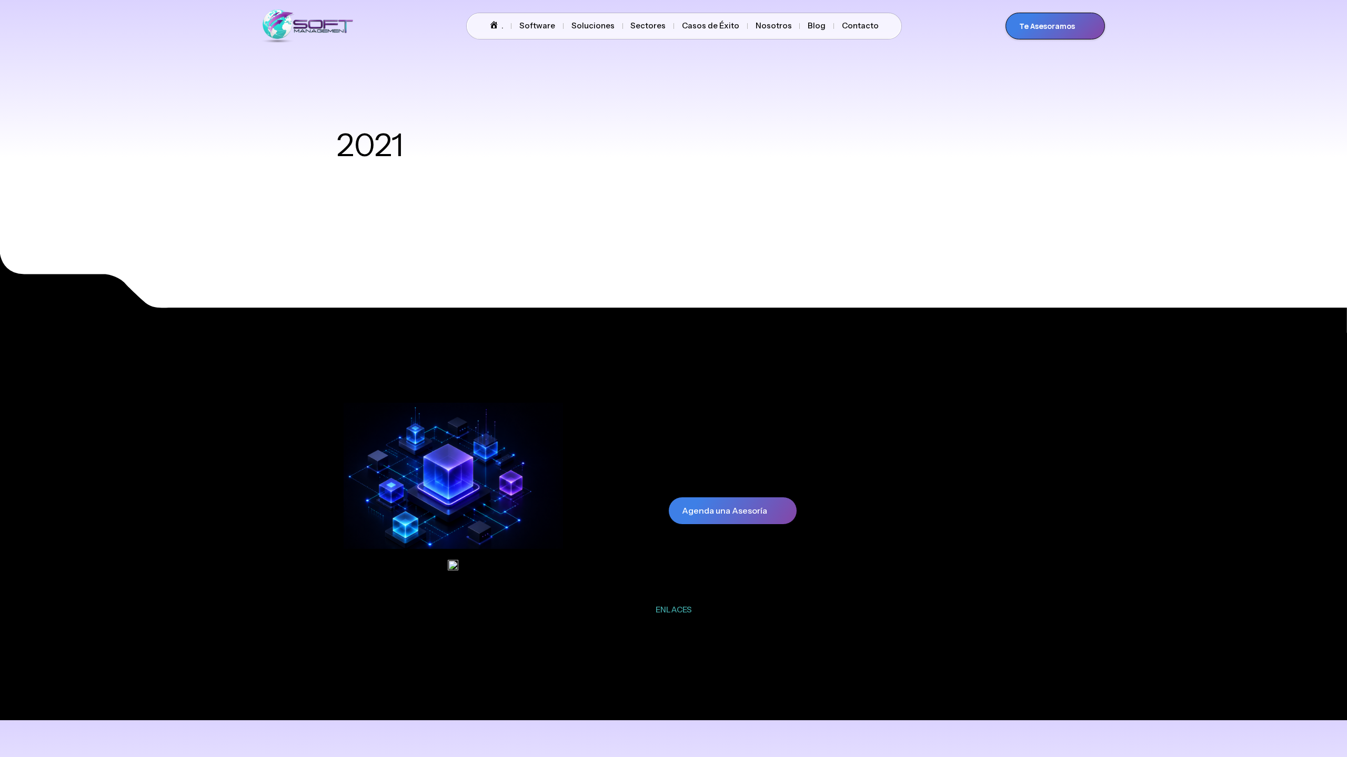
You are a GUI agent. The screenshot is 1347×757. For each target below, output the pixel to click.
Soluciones (593, 25)
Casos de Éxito (710, 25)
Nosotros (774, 25)
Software (537, 25)
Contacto (860, 25)
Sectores (648, 25)
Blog (817, 25)
